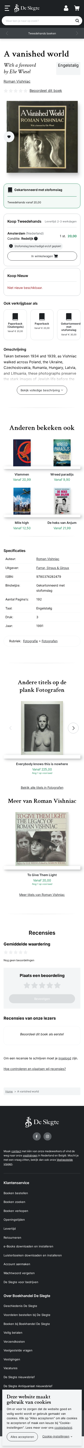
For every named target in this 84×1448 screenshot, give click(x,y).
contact (16, 1151)
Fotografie (30, 641)
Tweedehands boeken (42, 33)
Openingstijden (14, 1219)
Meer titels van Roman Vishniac (42, 895)
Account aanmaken (17, 1264)
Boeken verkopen (16, 1211)
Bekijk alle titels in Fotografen (42, 787)
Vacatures (10, 1368)
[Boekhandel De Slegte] (26, 8)
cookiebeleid (63, 1427)
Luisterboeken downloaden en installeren (33, 1255)
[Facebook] (36, 1136)
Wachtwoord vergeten (19, 1273)
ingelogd (64, 1058)
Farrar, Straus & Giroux (52, 568)
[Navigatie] (7, 8)
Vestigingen (12, 1359)
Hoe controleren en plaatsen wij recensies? (35, 1069)
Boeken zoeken (14, 1202)
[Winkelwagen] (76, 8)
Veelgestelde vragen (18, 1350)
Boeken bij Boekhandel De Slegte (27, 1324)
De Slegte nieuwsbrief (19, 1377)
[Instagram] (47, 1136)
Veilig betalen (13, 1332)
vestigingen (30, 1155)
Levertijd (10, 1228)
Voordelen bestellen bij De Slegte (27, 1315)
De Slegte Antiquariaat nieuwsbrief (28, 1386)
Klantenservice (16, 1182)
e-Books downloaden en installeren (28, 1246)
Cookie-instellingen (55, 1436)
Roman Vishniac (17, 81)
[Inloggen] (66, 8)
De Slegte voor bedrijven (21, 1282)
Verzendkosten (14, 1341)
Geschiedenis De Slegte (20, 1306)
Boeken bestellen (16, 1193)
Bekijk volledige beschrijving (40, 390)
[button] (7, 33)
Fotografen (50, 641)
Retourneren (12, 1237)
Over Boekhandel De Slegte (27, 1295)
